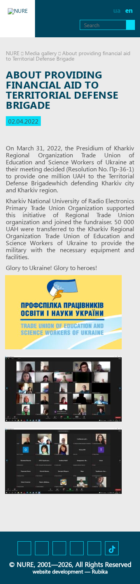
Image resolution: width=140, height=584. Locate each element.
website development (58, 571)
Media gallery (41, 53)
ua (117, 10)
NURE (12, 53)
